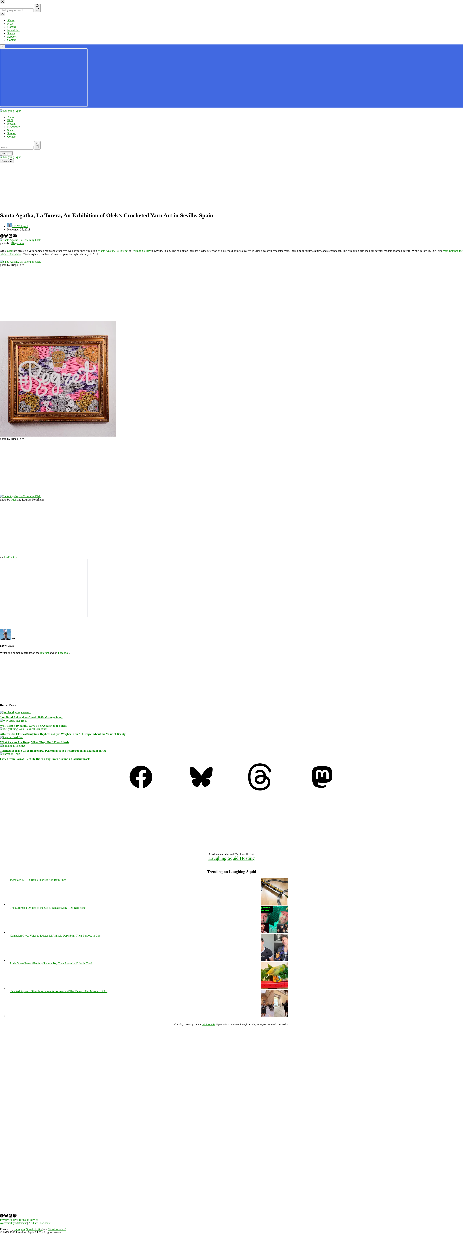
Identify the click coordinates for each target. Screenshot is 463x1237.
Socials (11, 130)
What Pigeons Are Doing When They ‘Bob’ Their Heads (34, 742)
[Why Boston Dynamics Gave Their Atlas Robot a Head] (13, 720)
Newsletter (13, 126)
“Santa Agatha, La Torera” (113, 250)
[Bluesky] (6, 236)
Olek (10, 250)
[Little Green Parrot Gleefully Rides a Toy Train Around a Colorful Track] (10, 753)
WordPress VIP (57, 1229)
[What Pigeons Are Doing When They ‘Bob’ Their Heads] (11, 737)
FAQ (10, 120)
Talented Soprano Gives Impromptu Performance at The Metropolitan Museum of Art (53, 750)
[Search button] (37, 145)
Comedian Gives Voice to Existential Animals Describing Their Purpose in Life (55, 935)
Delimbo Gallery (141, 250)
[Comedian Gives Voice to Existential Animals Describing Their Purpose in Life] (274, 960)
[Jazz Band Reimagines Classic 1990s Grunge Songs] (15, 712)
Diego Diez (17, 243)
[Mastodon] (322, 789)
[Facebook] (2, 236)
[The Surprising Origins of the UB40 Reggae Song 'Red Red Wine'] (274, 932)
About (10, 117)
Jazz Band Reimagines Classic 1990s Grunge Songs (31, 717)
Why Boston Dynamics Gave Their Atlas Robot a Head (33, 725)
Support (11, 133)
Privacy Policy (8, 1219)
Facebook (63, 652)
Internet (44, 652)
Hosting (11, 123)
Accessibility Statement (13, 1223)
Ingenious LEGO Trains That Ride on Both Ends (38, 879)
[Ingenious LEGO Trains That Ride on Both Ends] (274, 904)
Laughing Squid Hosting (231, 858)
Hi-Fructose (11, 557)
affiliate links (208, 1024)
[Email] (15, 236)
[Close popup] (2, 46)
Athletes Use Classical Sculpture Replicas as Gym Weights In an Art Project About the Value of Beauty (63, 734)
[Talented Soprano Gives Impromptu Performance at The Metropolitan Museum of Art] (12, 745)
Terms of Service (28, 1219)
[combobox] (16, 147)
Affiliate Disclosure (39, 1223)
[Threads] (11, 236)
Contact (11, 136)
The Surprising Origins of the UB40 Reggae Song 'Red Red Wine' (48, 907)
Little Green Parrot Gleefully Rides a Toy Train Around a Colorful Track (45, 758)
